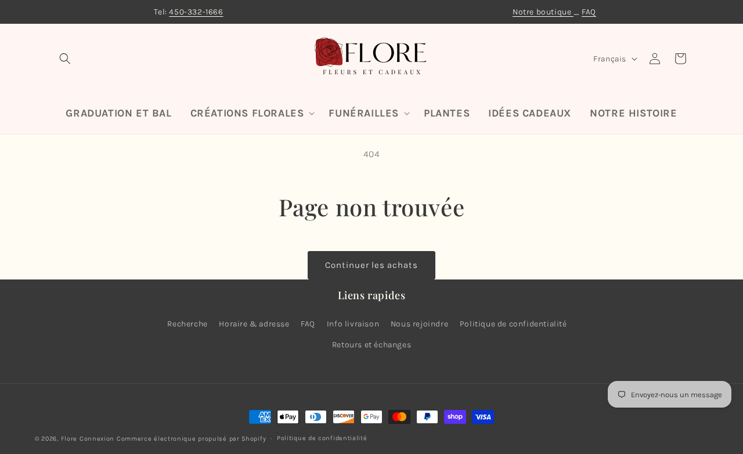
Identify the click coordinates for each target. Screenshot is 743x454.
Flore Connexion (88, 438)
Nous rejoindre (419, 324)
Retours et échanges (371, 344)
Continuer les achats (371, 265)
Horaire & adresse (254, 324)
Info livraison (353, 324)
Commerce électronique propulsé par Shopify (191, 438)
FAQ (589, 12)
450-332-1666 (196, 12)
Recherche (187, 324)
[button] (65, 58)
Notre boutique (543, 12)
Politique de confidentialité (513, 324)
